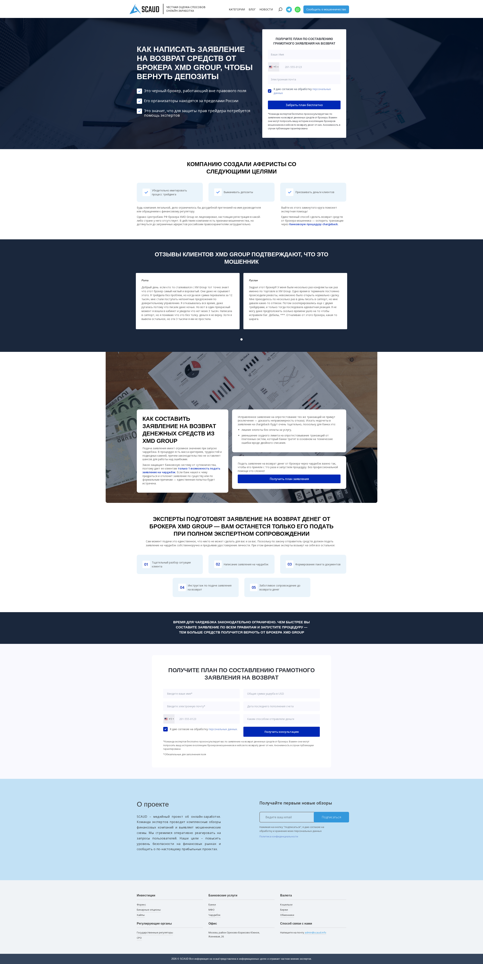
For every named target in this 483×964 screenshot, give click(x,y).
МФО (211, 909)
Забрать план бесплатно (304, 105)
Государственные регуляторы (155, 932)
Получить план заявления (289, 479)
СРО (139, 937)
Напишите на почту (303, 932)
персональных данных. (223, 729)
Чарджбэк (214, 915)
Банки (212, 904)
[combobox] (273, 67)
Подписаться (331, 817)
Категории (237, 9)
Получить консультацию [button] (282, 732)
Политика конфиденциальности (278, 836)
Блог (252, 9)
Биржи (284, 909)
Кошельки (286, 904)
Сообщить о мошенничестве (326, 9)
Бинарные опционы (149, 909)
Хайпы (141, 915)
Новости (266, 9)
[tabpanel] (188, 301)
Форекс (141, 904)
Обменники (287, 915)
